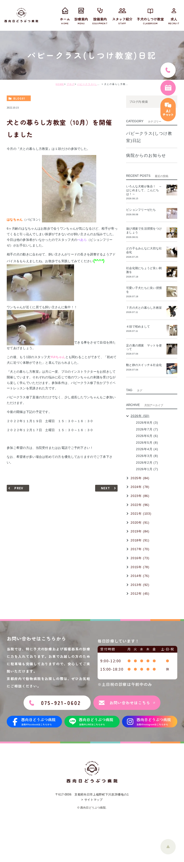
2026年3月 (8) (147, 456)
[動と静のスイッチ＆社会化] (171, 368)
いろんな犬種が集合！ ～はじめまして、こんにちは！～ (144, 190)
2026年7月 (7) (147, 429)
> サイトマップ (92, 799)
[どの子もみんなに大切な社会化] (171, 252)
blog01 (19, 98)
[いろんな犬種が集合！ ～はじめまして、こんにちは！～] (171, 190)
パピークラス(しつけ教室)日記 (95, 84)
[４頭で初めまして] (171, 330)
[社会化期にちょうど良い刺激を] (171, 271)
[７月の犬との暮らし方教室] (171, 311)
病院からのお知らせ (146, 155)
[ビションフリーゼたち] (171, 213)
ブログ (71, 84)
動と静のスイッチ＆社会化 (144, 365)
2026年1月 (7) (147, 469)
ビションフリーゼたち (142, 209)
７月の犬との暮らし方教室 (144, 307)
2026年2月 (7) (147, 462)
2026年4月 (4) (147, 449)
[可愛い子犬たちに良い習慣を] (171, 291)
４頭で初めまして (138, 326)
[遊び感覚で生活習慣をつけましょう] (171, 232)
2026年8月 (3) (147, 422)
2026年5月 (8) (147, 442)
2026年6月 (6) (147, 436)
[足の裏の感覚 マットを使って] (171, 349)
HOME (60, 84)
